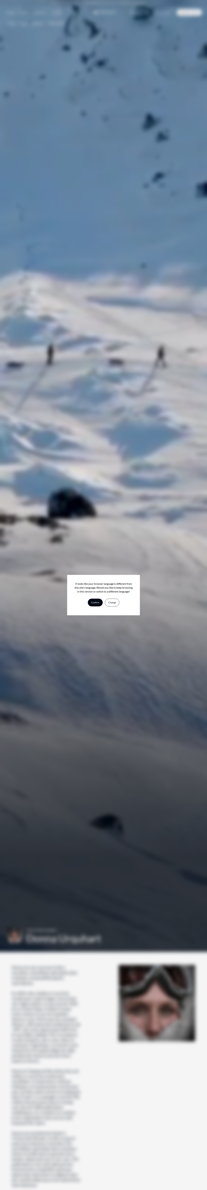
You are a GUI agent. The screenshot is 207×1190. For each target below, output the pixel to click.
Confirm (95, 602)
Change (112, 602)
